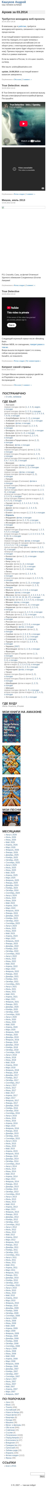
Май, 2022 (10, 964)
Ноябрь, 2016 (12, 1108)
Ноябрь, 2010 (12, 1280)
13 (17, 597)
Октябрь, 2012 (12, 1222)
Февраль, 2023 (12, 941)
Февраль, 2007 (12, 1394)
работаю (22, 26)
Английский (11, 1410)
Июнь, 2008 (11, 1354)
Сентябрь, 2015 (13, 1138)
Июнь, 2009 (11, 1323)
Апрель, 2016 (12, 1123)
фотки (18, 423)
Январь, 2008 (12, 1366)
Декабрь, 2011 (12, 1247)
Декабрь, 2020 (12, 1007)
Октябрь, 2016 (12, 1111)
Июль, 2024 (11, 898)
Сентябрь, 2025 (13, 863)
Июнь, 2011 (11, 1262)
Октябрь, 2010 (12, 1283)
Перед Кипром (12, 1438)
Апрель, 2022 (12, 966)
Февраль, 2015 (12, 1154)
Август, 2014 (11, 1166)
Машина (9, 1422)
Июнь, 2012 (11, 1232)
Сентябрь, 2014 (13, 1164)
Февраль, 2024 (12, 911)
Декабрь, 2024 (12, 885)
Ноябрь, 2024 (12, 888)
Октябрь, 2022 (12, 951)
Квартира (10, 1417)
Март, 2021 (10, 999)
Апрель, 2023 (12, 936)
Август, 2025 (11, 865)
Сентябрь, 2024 (13, 893)
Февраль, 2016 (12, 1128)
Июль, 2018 (11, 1057)
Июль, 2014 (11, 1169)
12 (13, 597)
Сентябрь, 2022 (13, 954)
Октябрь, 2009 (12, 1313)
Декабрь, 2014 (12, 1159)
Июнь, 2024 (11, 900)
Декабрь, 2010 (12, 1278)
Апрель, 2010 (12, 1298)
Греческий (10, 1448)
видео (37, 407)
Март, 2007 (10, 1392)
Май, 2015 (10, 1149)
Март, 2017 (10, 1098)
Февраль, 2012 (12, 1242)
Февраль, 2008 (12, 1364)
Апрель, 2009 (12, 1328)
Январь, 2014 (12, 1184)
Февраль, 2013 (12, 1212)
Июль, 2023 (11, 928)
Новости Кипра (12, 1412)
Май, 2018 (10, 1063)
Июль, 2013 (11, 1199)
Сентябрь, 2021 (13, 984)
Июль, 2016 (11, 1118)
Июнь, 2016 (11, 1121)
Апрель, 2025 (12, 875)
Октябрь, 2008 (12, 1343)
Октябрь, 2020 (12, 1012)
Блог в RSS (11, 1466)
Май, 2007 (10, 1387)
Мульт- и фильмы (13, 1425)
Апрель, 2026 (12, 845)
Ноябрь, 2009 (12, 1311)
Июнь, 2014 (11, 1171)
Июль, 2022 (11, 959)
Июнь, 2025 (11, 870)
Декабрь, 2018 (12, 1045)
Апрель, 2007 (12, 1389)
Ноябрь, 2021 (12, 979)
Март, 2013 (10, 1209)
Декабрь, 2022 (12, 946)
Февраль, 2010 (12, 1303)
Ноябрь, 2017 (12, 1078)
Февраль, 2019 (12, 1040)
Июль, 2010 (11, 1290)
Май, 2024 (10, 903)
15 (23, 597)
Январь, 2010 (12, 1306)
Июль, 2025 (11, 868)
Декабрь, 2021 (12, 976)
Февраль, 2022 (12, 971)
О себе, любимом (13, 397)
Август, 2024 (11, 895)
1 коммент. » (30, 194)
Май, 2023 (10, 933)
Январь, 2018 (12, 1073)
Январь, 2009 (12, 1336)
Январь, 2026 (12, 852)
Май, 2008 (10, 1356)
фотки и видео (37, 552)
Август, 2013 (11, 1197)
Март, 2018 (10, 1068)
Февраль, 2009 (12, 1333)
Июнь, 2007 (11, 1384)
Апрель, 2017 (12, 1095)
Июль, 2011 (11, 1260)
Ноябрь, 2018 (12, 1047)
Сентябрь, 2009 (13, 1316)
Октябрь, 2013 (12, 1192)
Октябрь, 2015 (12, 1136)
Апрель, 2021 (12, 997)
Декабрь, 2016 (12, 1106)
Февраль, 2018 (12, 1070)
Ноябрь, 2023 (12, 918)
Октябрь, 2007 (12, 1374)
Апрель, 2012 (12, 1237)
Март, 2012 (10, 1240)
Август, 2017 (11, 1085)
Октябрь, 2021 (12, 981)
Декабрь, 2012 (12, 1217)
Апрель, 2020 (12, 1027)
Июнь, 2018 (11, 1060)
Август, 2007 (11, 1379)
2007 (17, 646)
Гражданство (11, 1445)
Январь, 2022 (12, 974)
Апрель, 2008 (12, 1359)
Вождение (10, 1443)
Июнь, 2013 (11, 1202)
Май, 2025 (10, 873)
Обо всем (10, 1428)
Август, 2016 (11, 1116)
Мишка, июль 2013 (13, 200)
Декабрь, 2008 (12, 1338)
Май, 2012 (10, 1235)
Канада (9, 1420)
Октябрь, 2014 (12, 1161)
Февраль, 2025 (12, 880)
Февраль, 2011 (12, 1273)
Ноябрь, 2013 (12, 1189)
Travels (9, 1407)
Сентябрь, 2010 (13, 1285)
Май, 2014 (10, 1174)
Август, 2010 (11, 1288)
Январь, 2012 (12, 1245)
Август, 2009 (11, 1318)
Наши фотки (11, 1415)
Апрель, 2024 (12, 906)
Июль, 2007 (11, 1381)
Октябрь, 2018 (12, 1050)
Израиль (9, 1453)
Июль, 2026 (11, 837)
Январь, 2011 (12, 1275)
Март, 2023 (10, 938)
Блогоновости (12, 1440)
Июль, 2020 (11, 1019)
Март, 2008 (10, 1361)
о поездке (8, 409)
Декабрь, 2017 (12, 1075)
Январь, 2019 (12, 1042)
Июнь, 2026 (11, 840)
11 (10, 536)
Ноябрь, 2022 (12, 949)
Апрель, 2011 (11, 1268)
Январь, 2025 (12, 883)
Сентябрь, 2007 (13, 1376)
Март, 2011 (10, 1270)
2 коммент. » (27, 79)
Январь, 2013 (12, 1214)
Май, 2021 (10, 994)
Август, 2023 (11, 926)
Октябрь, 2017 (12, 1080)
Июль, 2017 (11, 1088)
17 (29, 597)
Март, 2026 (10, 847)
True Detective (10, 291)
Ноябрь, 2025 (12, 857)
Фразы (9, 1458)
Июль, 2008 (11, 1351)
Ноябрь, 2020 (12, 1009)
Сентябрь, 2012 (13, 1225)
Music (8, 1405)
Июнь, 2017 (11, 1090)
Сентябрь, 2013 (13, 1194)
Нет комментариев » (33, 361)
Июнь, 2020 (11, 1022)
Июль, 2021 (11, 989)
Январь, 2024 (12, 913)
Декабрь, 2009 (12, 1308)
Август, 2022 (11, 956)
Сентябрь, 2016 (13, 1113)
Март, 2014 (10, 1179)
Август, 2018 (11, 1055)
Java (8, 1402)
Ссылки (9, 1433)
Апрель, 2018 (12, 1065)
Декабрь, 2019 (12, 1037)
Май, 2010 (10, 1295)
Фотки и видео (12, 1455)
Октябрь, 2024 (12, 890)
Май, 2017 (10, 1093)
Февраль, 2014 (12, 1181)
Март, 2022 (10, 969)
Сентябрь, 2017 (13, 1083)
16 (26, 597)
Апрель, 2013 (12, 1207)
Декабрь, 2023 (12, 916)
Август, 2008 (11, 1349)
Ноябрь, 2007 (12, 1371)
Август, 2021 (11, 987)
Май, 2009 (10, 1326)
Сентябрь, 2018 (13, 1052)
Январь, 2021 (12, 1004)
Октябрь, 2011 (12, 1252)
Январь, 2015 (12, 1156)
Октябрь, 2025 (12, 860)
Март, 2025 (10, 878)
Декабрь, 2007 (12, 1369)
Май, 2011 (10, 1265)
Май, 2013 (10, 1204)
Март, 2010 (10, 1300)
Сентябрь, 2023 (13, 923)
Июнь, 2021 (11, 992)
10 (15, 461)
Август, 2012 (11, 1227)
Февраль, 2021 (12, 1002)
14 (20, 597)
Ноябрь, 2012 (12, 1219)
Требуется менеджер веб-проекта (23, 18)
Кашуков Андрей (14, 2)
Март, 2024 (10, 908)
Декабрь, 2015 (12, 1133)
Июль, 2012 (11, 1230)
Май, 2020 (10, 1025)
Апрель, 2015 (12, 1151)
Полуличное (11, 1435)
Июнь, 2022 (11, 961)
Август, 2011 (11, 1257)
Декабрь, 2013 (12, 1187)
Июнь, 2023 (11, 931)
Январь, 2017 (12, 1103)
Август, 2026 (11, 835)
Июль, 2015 (11, 1144)
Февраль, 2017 (12, 1100)
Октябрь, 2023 (12, 921)
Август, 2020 (11, 1017)
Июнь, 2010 (11, 1293)
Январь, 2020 (12, 1035)
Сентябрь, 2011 (13, 1255)
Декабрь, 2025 (12, 855)
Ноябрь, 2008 (12, 1341)
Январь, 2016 (12, 1131)
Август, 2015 (11, 1141)
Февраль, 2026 (12, 850)
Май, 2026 (10, 842)
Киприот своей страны (16, 366)
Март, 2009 (10, 1331)
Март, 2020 (10, 1030)
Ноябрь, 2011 (12, 1250)
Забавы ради (12, 1450)
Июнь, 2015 (11, 1146)
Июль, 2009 (11, 1321)
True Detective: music (15, 85)
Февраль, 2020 (12, 1032)
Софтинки (10, 1430)
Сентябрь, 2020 (13, 1014)
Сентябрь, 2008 (13, 1346)
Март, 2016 (10, 1126)
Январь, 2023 (12, 944)
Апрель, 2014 (12, 1176)
